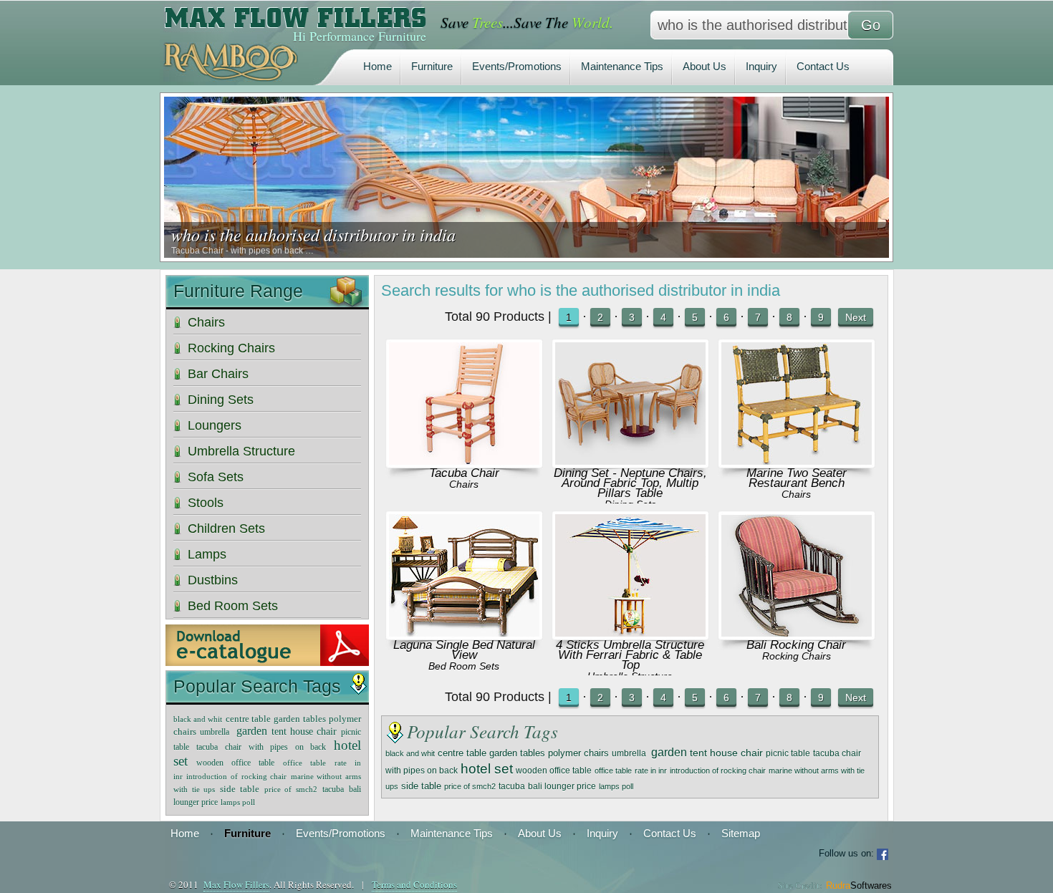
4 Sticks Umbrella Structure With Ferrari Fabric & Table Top (630, 655)
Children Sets (226, 528)
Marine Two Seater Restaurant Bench (796, 478)
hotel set (487, 768)
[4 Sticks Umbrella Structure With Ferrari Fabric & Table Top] (630, 633)
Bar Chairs (218, 374)
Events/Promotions (517, 66)
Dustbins (213, 580)
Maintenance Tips (622, 66)
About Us (704, 66)
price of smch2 (470, 786)
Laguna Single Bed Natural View (464, 650)
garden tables (517, 753)
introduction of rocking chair (718, 770)
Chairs (464, 484)
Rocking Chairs (796, 656)
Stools (205, 503)
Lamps (207, 554)
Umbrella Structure (241, 451)
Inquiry (761, 66)
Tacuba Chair (464, 473)
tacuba (512, 786)
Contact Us (823, 66)
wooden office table (554, 771)
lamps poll (616, 786)
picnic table (788, 753)
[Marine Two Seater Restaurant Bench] (796, 461)
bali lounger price (562, 786)
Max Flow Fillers (236, 884)
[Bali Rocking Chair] (796, 633)
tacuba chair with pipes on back (261, 747)
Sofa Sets (216, 477)
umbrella (630, 753)
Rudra (859, 885)
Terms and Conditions (414, 884)
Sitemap (740, 833)
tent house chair (726, 753)
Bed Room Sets (463, 666)
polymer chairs (578, 753)
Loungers (214, 425)
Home (377, 66)
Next (855, 317)
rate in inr (651, 770)
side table (421, 786)
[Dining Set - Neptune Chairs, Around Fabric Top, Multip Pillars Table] (630, 461)
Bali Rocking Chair (796, 645)
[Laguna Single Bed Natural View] (464, 633)
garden (669, 752)
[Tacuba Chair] (464, 461)
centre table (462, 753)
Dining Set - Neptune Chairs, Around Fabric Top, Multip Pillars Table (630, 483)
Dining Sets (221, 399)
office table (613, 770)
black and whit (410, 753)
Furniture (432, 66)
